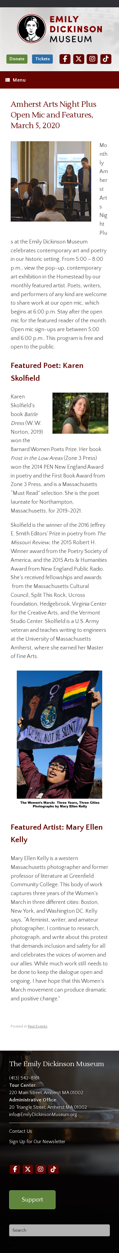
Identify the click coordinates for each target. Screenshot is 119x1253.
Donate (16, 58)
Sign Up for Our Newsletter (37, 1141)
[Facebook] (65, 59)
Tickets (42, 58)
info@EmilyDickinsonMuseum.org (43, 1114)
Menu (19, 80)
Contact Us (20, 1131)
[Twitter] (78, 59)
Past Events (37, 1026)
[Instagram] (92, 59)
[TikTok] (105, 59)
